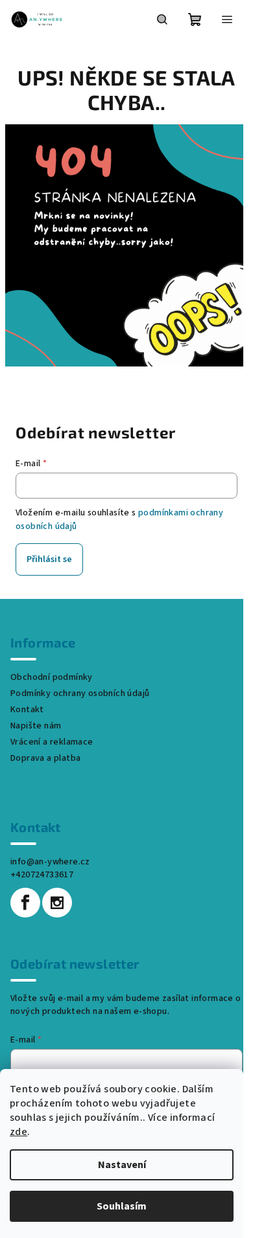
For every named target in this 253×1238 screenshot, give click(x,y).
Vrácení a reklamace (51, 742)
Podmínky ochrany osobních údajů (79, 693)
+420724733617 (41, 874)
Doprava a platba (45, 758)
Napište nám (35, 725)
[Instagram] (57, 902)
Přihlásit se (49, 559)
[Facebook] (25, 902)
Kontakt (27, 709)
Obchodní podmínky (51, 677)
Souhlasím (122, 1206)
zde (18, 1132)
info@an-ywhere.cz (50, 861)
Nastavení (122, 1165)
